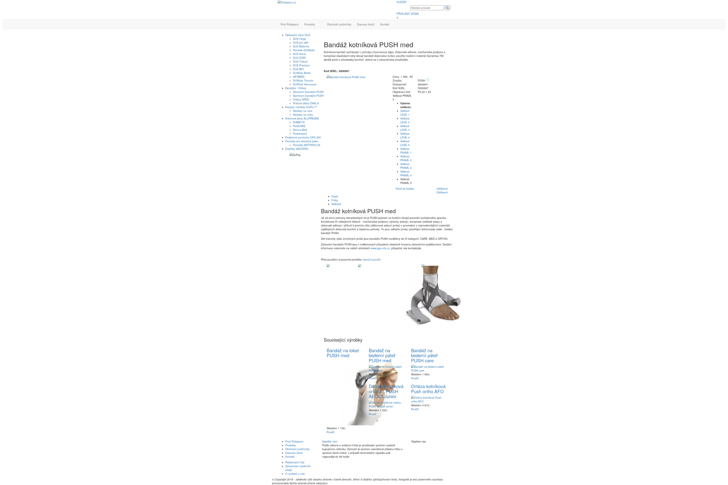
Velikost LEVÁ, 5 (405, 143)
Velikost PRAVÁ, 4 (406, 173)
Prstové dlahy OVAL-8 (306, 103)
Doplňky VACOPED (296, 149)
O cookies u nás (295, 474)
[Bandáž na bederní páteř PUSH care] (429, 368)
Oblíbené (442, 188)
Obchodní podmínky (339, 24)
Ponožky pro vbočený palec (301, 141)
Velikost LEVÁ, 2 (405, 120)
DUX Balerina (301, 46)
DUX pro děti (300, 42)
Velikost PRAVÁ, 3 (406, 166)
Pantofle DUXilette (304, 50)
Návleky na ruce (302, 111)
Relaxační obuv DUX (297, 35)
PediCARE (299, 126)
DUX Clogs (299, 39)
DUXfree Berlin (302, 73)
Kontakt (384, 24)
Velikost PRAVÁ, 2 (406, 158)
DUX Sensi (299, 54)
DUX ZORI (299, 58)
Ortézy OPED (301, 99)
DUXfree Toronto (303, 80)
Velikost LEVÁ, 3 (405, 128)
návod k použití (371, 259)
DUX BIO (298, 69)
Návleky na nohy (303, 114)
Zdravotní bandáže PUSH (308, 92)
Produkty (309, 24)
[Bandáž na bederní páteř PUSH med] (387, 368)
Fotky (334, 200)
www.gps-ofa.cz (380, 248)
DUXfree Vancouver (305, 84)
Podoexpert (300, 133)
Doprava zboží (365, 24)
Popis (334, 196)
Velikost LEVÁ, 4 (405, 135)
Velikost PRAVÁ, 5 (406, 181)
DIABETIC (299, 122)
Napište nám (329, 441)
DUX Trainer (300, 61)
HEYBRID (298, 77)
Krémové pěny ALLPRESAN (302, 118)
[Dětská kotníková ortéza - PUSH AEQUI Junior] (387, 404)
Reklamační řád (294, 462)
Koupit (330, 432)
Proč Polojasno (290, 24)
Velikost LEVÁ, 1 (405, 112)
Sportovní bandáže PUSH (308, 95)
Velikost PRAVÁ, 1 (406, 150)
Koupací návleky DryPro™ (301, 107)
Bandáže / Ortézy (295, 88)
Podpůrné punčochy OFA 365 (303, 137)
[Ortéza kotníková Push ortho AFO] (429, 399)
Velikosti (336, 204)
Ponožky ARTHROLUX (306, 145)
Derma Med (300, 130)
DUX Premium (301, 65)
